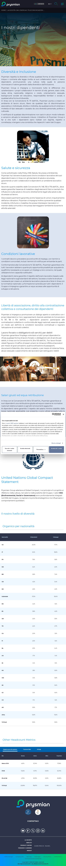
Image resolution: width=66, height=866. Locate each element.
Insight (29, 850)
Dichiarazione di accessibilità (33, 858)
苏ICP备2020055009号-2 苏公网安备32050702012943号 (33, 864)
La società (28, 840)
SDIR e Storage (8, 856)
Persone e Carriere (25, 848)
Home (3, 10)
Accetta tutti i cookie (56, 448)
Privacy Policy (47, 856)
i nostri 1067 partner (12, 423)
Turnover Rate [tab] (27, 749)
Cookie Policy (58, 856)
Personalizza (40, 449)
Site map (29, 856)
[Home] (10, 4)
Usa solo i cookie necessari (9, 449)
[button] (39, 3)
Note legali (37, 856)
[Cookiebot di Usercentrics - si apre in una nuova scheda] (53, 414)
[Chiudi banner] (63, 414)
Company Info (20, 856)
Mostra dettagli (56, 443)
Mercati (29, 842)
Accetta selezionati (25, 448)
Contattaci (33, 821)
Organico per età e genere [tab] (10, 749)
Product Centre (26, 845)
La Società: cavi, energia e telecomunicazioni (25, 10)
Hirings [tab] (39, 749)
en (49, 4)
